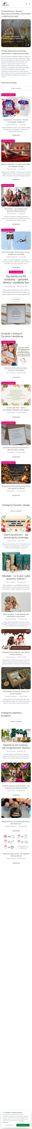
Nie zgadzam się (9, 1125)
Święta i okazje (8, 33)
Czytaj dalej (16, 299)
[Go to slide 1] (25, 44)
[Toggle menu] (29, 3)
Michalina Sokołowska (8, 41)
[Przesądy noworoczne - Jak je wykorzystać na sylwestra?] (16, 33)
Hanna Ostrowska (11, 169)
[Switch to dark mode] (26, 3)
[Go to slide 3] (28, 44)
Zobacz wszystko (16, 88)
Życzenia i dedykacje (8, 94)
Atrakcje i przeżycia (8, 141)
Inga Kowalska (11, 412)
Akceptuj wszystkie (23, 1125)
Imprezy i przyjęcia (7, 185)
